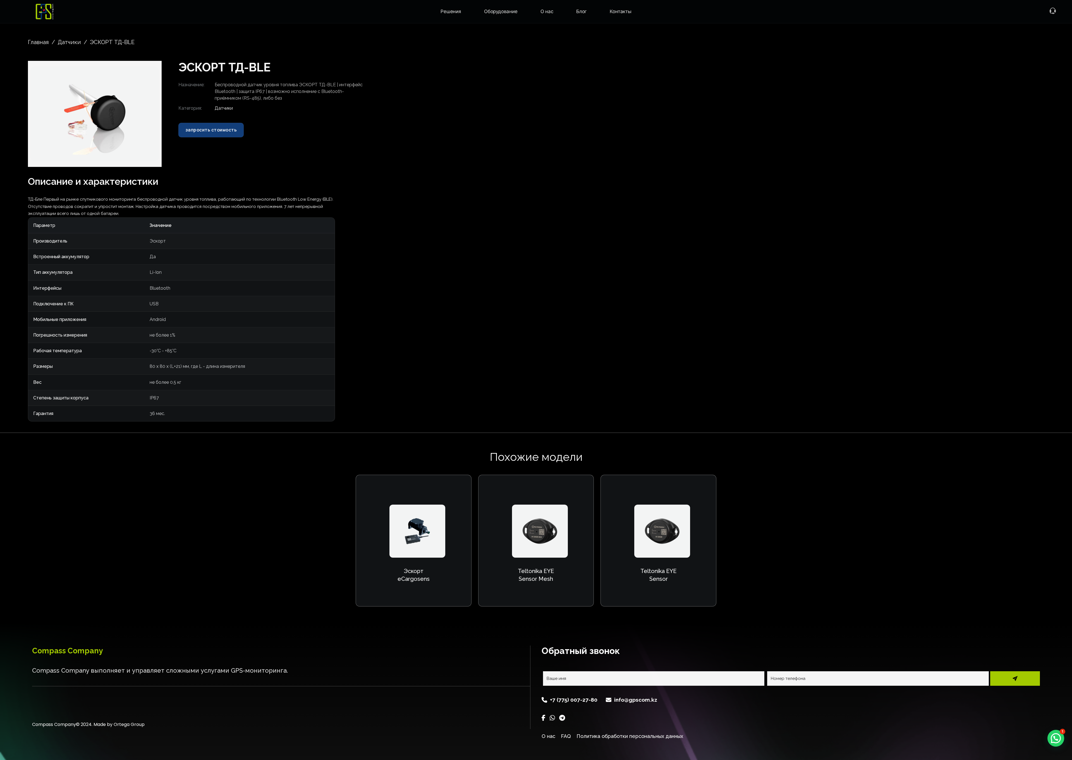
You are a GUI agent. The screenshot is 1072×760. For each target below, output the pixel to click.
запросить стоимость (211, 130)
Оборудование (501, 11)
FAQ (566, 736)
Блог (581, 11)
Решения (451, 11)
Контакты (620, 11)
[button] (151, 74)
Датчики (69, 42)
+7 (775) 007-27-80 (573, 700)
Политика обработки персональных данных (629, 736)
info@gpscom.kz (635, 700)
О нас (546, 11)
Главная (38, 42)
